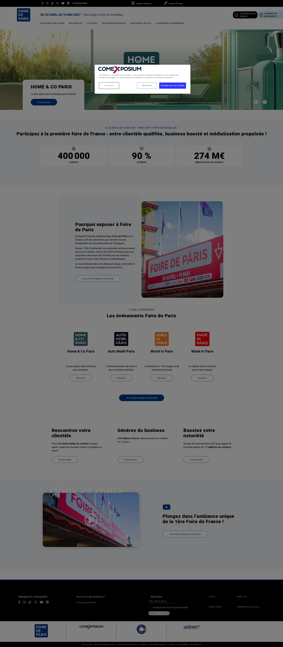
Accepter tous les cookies (172, 85)
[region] (142, 79)
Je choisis (109, 85)
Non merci (147, 85)
